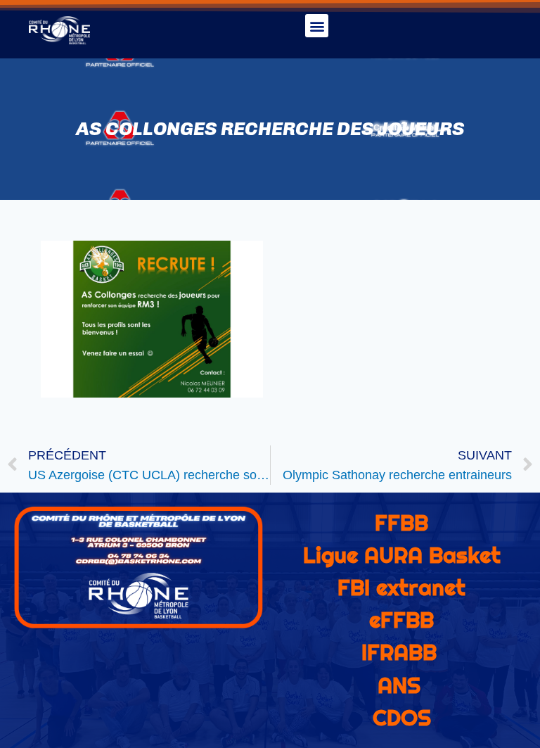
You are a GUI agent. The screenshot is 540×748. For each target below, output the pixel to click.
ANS (399, 685)
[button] (316, 25)
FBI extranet (401, 587)
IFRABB (399, 652)
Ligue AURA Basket (402, 555)
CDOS (402, 717)
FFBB (401, 522)
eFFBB (401, 620)
